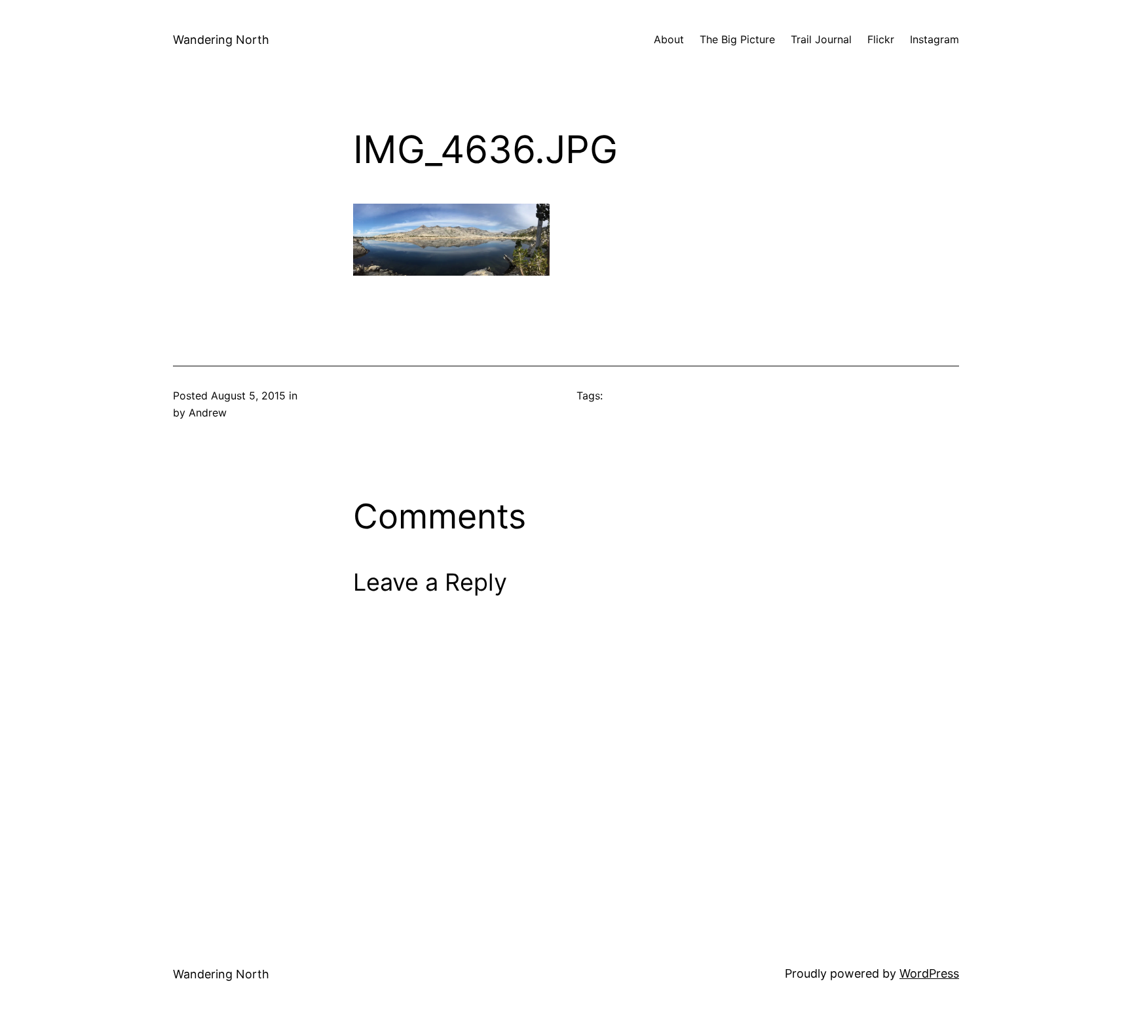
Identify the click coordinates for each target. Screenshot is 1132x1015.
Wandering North (221, 39)
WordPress (929, 973)
